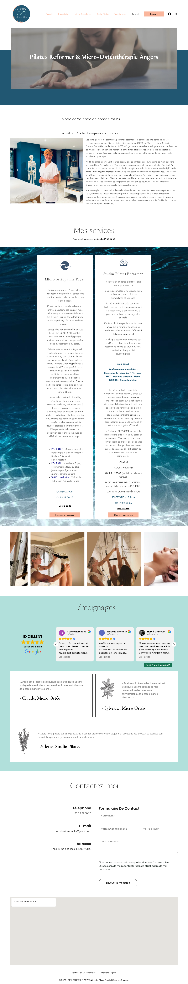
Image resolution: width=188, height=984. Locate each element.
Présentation (63, 14)
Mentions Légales (108, 972)
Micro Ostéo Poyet (83, 14)
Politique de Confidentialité (83, 972)
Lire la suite (65, 505)
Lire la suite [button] (64, 657)
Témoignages (120, 14)
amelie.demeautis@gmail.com (73, 831)
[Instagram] (176, 14)
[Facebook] (169, 14)
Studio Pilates (103, 14)
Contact (135, 14)
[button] (174, 644)
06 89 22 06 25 (108, 239)
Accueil (49, 14)
